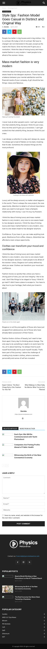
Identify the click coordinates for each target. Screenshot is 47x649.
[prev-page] (3, 465)
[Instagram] (23, 562)
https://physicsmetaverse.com (23, 414)
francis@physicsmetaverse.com (27, 556)
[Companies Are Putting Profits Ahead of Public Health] (7, 447)
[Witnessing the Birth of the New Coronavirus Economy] (7, 457)
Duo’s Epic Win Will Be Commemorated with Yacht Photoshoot (25, 436)
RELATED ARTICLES (10, 429)
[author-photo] (23, 408)
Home (4, 8)
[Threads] (23, 418)
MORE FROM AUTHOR (27, 429)
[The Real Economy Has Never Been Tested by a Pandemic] (7, 599)
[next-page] (7, 465)
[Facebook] (4, 32)
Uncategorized (12, 8)
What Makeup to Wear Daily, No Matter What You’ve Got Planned (35, 387)
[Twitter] (9, 32)
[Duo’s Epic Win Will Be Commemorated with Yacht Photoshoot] (7, 437)
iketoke (6, 27)
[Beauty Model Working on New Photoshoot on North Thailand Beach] (7, 579)
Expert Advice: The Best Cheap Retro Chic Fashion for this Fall (11, 387)
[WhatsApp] (19, 32)
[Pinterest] (14, 32)
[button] (3, 3)
